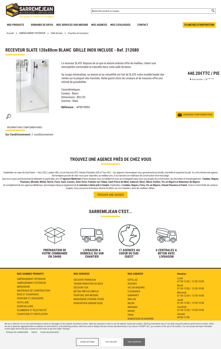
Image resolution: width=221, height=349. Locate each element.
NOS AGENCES (99, 24)
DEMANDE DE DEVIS (42, 24)
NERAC (131, 310)
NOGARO (132, 283)
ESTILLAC (133, 279)
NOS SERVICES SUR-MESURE (72, 24)
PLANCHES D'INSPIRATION (199, 24)
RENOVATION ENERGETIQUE (88, 303)
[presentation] (29, 127)
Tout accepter (134, 342)
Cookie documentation (49, 332)
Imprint (34, 332)
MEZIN (131, 303)
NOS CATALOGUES (120, 24)
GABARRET (133, 295)
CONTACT (142, 24)
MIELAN (132, 299)
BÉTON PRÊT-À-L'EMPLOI (86, 291)
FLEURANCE (134, 291)
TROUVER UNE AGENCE (110, 194)
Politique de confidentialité (17, 332)
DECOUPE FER (81, 287)
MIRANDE (133, 307)
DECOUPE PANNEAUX (85, 279)
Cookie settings (87, 342)
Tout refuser (111, 342)
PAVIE (131, 314)
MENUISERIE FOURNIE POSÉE (89, 299)
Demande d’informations (197, 114)
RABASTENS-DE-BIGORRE (141, 318)
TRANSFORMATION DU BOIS (88, 283)
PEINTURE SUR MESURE (86, 295)
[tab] (29, 127)
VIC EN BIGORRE (136, 287)
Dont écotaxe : (198, 79)
